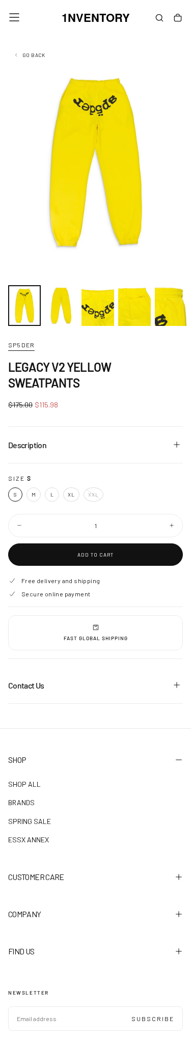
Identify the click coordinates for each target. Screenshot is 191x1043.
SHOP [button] (17, 759)
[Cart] (178, 18)
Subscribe (152, 1018)
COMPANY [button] (24, 914)
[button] (14, 17)
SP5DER (21, 344)
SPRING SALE (29, 821)
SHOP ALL (24, 784)
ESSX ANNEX (28, 839)
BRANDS (21, 802)
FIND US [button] (21, 951)
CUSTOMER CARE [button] (36, 877)
